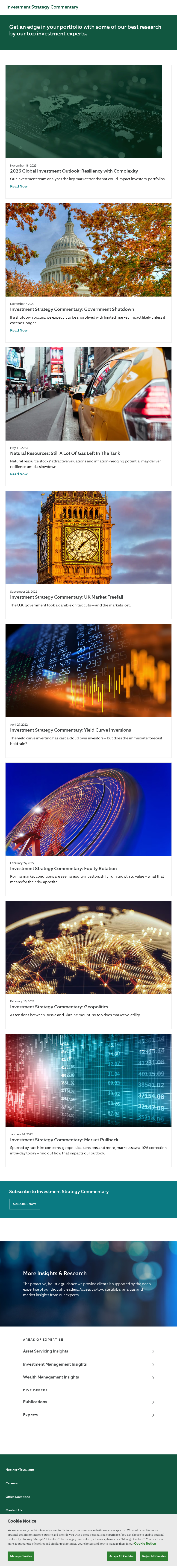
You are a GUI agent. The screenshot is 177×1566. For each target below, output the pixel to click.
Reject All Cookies (154, 1556)
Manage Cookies (21, 1556)
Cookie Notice (145, 1543)
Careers (12, 1483)
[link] (19, 187)
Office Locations (18, 1497)
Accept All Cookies (121, 1556)
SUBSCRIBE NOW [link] (24, 1204)
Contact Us (14, 1510)
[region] (88, 1540)
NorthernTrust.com (20, 1469)
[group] (88, 132)
